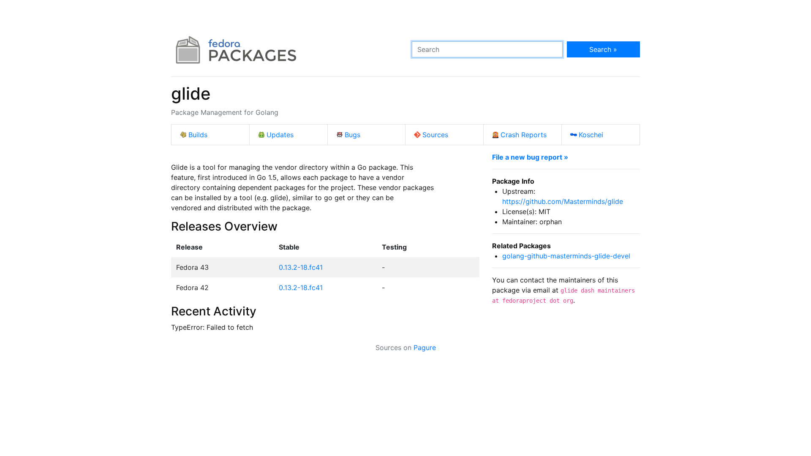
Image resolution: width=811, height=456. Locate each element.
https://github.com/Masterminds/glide (562, 201)
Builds (197, 134)
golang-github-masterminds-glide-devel (566, 256)
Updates (280, 134)
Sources (435, 134)
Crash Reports (524, 134)
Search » (603, 49)
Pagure (425, 347)
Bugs (352, 134)
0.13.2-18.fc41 (301, 267)
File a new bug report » (530, 157)
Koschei (591, 134)
